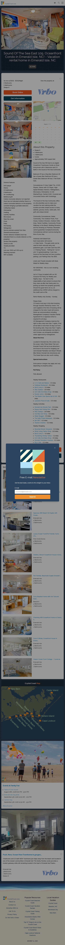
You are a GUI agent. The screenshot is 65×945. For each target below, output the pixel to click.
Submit (32, 497)
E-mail (17, 488)
